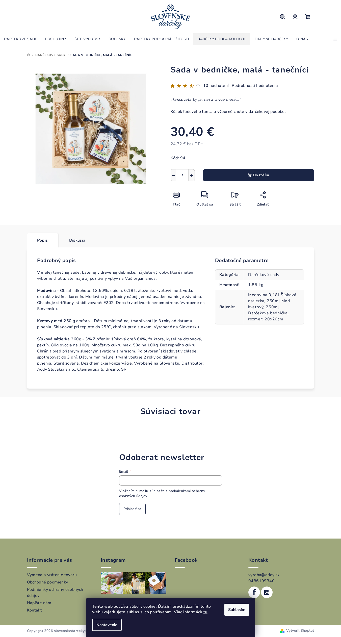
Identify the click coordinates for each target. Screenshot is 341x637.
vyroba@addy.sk (264, 575)
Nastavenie (106, 625)
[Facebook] (254, 592)
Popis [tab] (42, 240)
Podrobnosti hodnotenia (255, 85)
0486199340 (261, 581)
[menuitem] (20, 39)
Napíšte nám (39, 603)
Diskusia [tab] (77, 240)
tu (205, 612)
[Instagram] (267, 592)
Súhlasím (236, 610)
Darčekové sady (263, 274)
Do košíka (261, 175)
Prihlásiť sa (132, 508)
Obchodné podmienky (47, 582)
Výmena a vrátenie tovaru (52, 575)
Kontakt (34, 610)
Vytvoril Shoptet (300, 630)
